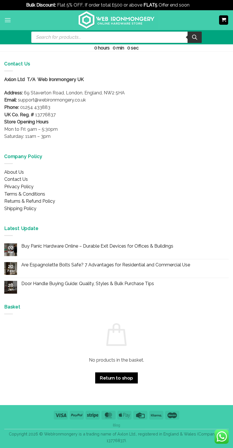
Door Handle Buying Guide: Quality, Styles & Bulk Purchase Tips (87, 283)
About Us (14, 172)
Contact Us (16, 179)
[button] (7, 20)
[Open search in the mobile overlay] (116, 37)
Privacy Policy (19, 186)
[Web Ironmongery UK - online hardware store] (116, 20)
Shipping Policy (20, 208)
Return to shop (116, 378)
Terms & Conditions (24, 194)
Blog (116, 425)
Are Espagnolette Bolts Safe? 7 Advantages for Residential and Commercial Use (105, 264)
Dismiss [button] (199, 5)
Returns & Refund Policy (29, 201)
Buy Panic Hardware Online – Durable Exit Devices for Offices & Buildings (97, 246)
